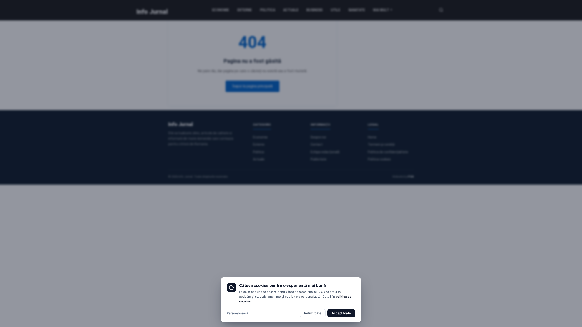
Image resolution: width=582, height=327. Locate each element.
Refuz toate (312, 313)
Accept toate (341, 313)
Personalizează (237, 313)
